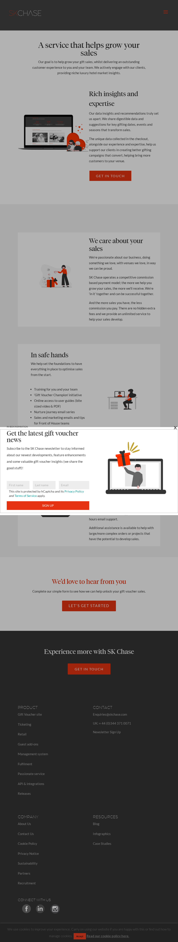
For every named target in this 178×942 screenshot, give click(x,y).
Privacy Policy (74, 491)
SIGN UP (48, 505)
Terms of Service (26, 496)
